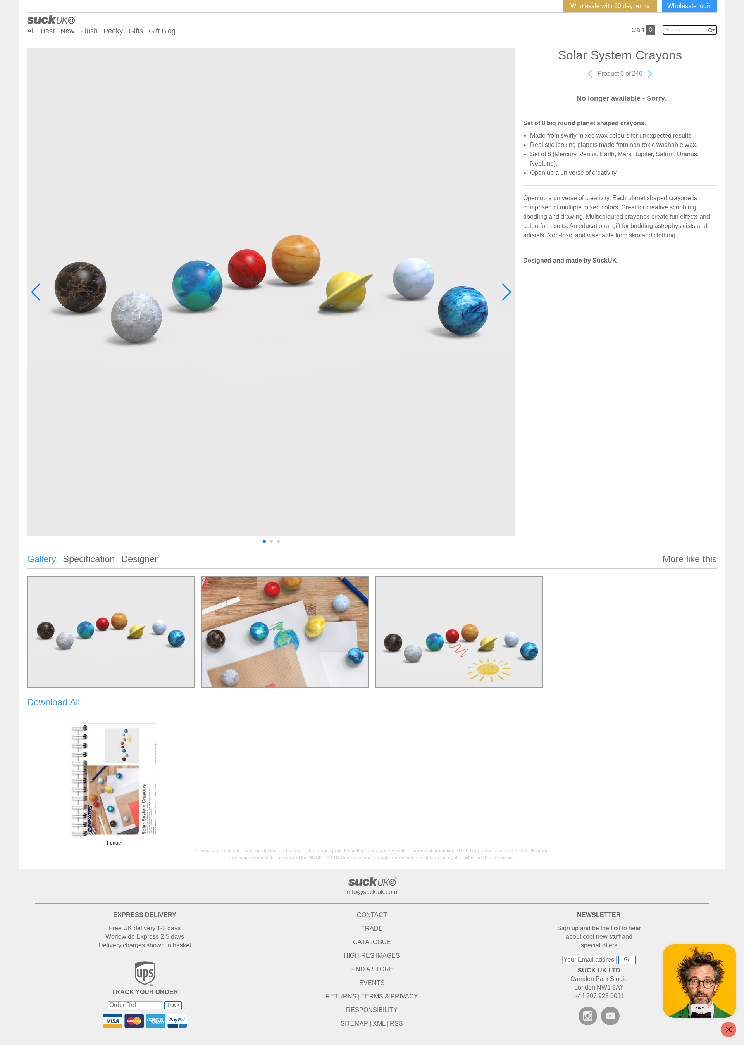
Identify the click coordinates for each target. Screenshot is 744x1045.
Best (48, 31)
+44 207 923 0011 (599, 996)
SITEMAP (354, 1023)
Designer (139, 559)
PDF (113, 781)
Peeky (113, 31)
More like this (690, 559)
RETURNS (341, 996)
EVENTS (372, 982)
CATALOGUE (372, 942)
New (67, 31)
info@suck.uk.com (372, 892)
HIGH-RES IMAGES (372, 955)
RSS (396, 1023)
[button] (36, 292)
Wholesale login (689, 6)
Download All (53, 702)
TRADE (372, 928)
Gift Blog (162, 31)
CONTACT (372, 915)
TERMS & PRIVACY (389, 996)
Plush (89, 31)
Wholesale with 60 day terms (609, 6)
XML (379, 1023)
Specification (89, 559)
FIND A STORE (371, 969)
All (31, 31)
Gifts (136, 31)
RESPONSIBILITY (372, 1010)
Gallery (41, 559)
